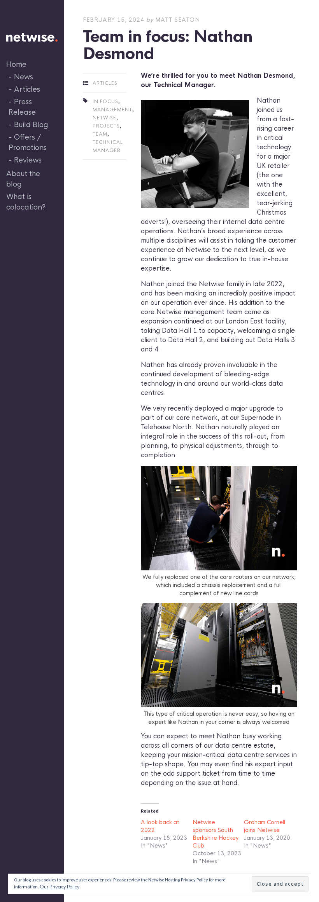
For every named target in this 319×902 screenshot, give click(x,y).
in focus (105, 101)
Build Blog (31, 125)
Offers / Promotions (28, 142)
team (100, 134)
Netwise (104, 118)
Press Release (22, 107)
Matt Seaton (177, 19)
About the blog (23, 179)
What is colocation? (26, 202)
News (23, 77)
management (112, 110)
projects (106, 126)
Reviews (28, 160)
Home (16, 64)
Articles (27, 89)
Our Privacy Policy (59, 887)
